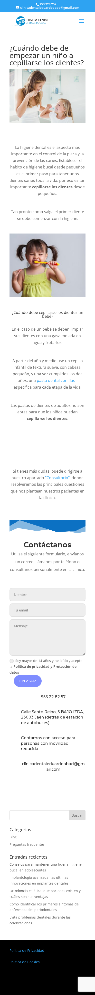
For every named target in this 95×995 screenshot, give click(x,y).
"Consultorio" (57, 477)
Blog (13, 837)
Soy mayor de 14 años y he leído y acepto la (46, 666)
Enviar (27, 681)
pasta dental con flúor (57, 380)
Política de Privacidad (27, 950)
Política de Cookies (25, 962)
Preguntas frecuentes (27, 844)
